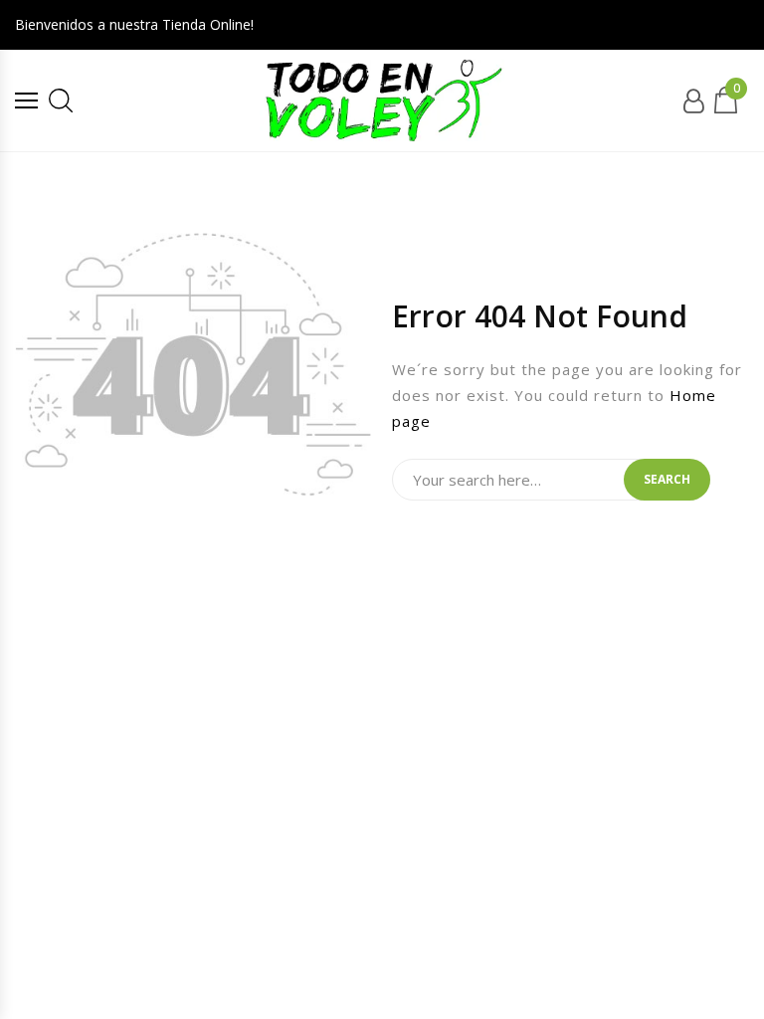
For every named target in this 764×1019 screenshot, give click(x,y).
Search (667, 479)
